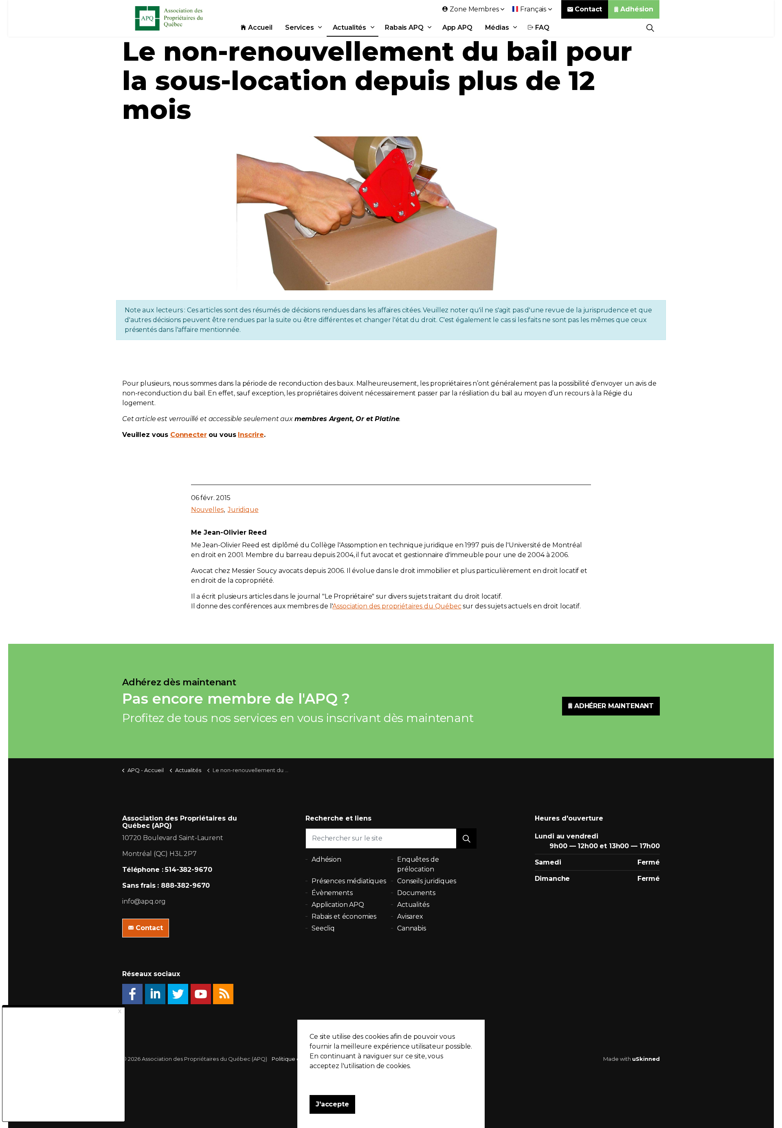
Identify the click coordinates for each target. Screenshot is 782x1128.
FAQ (542, 27)
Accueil (260, 27)
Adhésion (636, 9)
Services (299, 27)
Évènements (332, 893)
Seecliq (323, 928)
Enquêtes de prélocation (418, 864)
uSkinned (646, 1059)
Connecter (188, 435)
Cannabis (411, 928)
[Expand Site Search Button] (650, 27)
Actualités (350, 27)
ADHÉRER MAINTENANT (614, 706)
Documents (416, 893)
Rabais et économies (344, 916)
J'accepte (332, 1104)
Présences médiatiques (349, 881)
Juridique (243, 510)
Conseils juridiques (426, 881)
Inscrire (251, 435)
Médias (497, 27)
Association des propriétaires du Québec (396, 606)
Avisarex (410, 916)
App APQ (457, 27)
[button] (466, 838)
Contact (588, 9)
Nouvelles (207, 510)
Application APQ (338, 905)
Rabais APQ (404, 27)
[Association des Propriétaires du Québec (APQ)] (179, 18)
